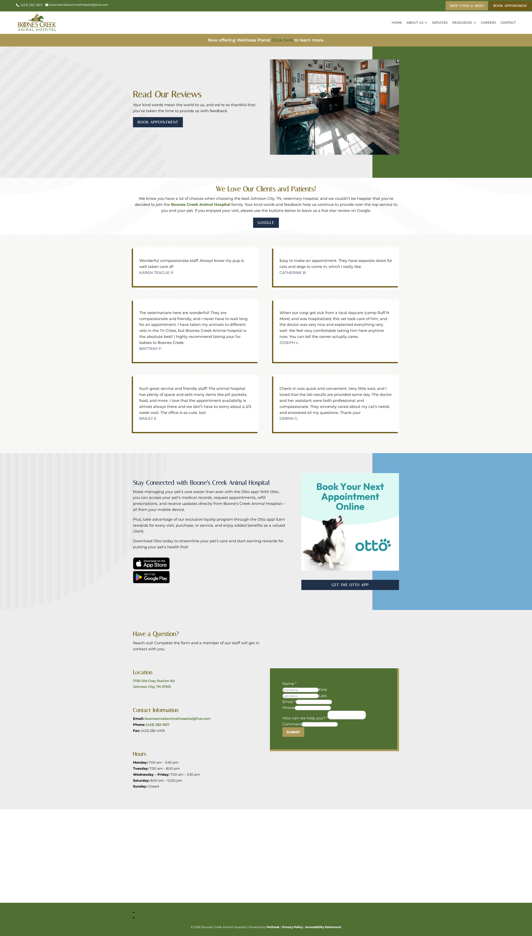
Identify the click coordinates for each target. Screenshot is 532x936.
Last (323, 695)
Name (289, 683)
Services (440, 23)
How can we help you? (305, 718)
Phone (288, 707)
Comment (292, 724)
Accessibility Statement (323, 927)
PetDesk (273, 927)
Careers (488, 23)
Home (397, 23)
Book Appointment (158, 122)
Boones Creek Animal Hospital (200, 204)
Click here (282, 40)
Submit (293, 732)
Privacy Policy (292, 927)
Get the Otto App (350, 585)
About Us (414, 23)
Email (289, 701)
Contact (508, 23)
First (323, 689)
